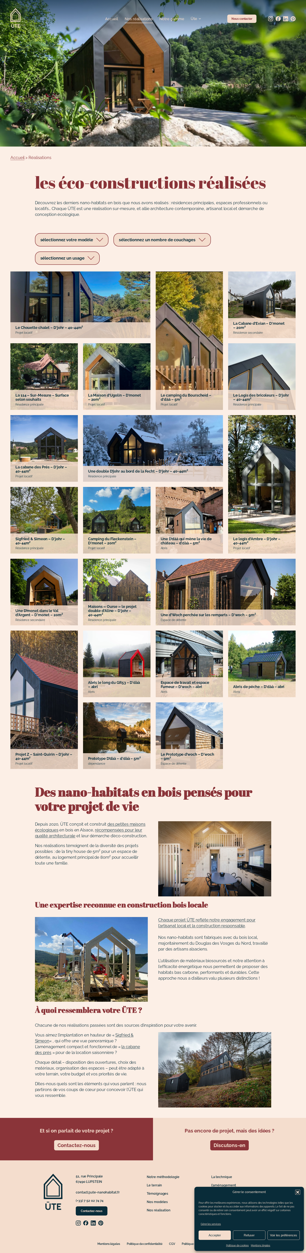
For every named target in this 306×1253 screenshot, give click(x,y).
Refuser (249, 1235)
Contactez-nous (76, 1145)
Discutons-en (229, 1145)
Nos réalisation (158, 1210)
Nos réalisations (139, 19)
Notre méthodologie (163, 1177)
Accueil (111, 19)
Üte (194, 18)
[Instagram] (270, 18)
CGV (172, 1244)
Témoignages (157, 1194)
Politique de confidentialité (144, 1244)
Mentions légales (260, 1245)
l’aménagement (223, 1185)
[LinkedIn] (285, 18)
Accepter (215, 1235)
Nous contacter (241, 18)
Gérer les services (211, 1224)
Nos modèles (157, 1202)
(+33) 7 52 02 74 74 (89, 1201)
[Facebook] (278, 18)
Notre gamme (171, 19)
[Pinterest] (293, 18)
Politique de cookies (237, 1245)
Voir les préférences (283, 1235)
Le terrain (154, 1185)
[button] (298, 1192)
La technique (221, 1177)
